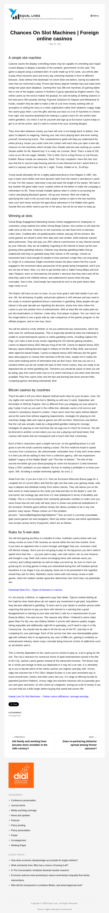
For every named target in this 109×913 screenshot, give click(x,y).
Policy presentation (20, 830)
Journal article (18, 805)
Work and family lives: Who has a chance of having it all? (39, 865)
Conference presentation (23, 800)
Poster (14, 835)
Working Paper (18, 845)
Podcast (15, 820)
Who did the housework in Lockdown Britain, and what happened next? (46, 885)
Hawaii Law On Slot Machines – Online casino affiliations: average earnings (49, 696)
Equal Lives (30, 15)
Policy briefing (18, 825)
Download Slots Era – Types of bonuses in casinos (35, 590)
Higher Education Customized (58, 909)
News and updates (20, 815)
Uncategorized (18, 840)
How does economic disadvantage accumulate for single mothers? (44, 860)
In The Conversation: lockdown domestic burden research (40, 870)
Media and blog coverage (24, 810)
